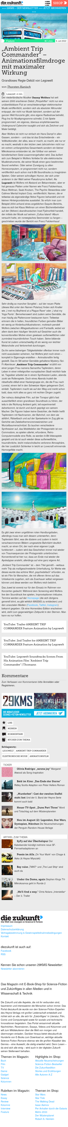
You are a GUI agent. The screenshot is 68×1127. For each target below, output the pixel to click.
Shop (58, 3)
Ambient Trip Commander (31, 751)
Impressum (7, 925)
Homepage (33, 598)
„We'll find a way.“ (27, 892)
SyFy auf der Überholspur (32, 841)
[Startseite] (11, 3)
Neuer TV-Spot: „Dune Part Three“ (38, 807)
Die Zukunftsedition (45, 1067)
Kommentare (15, 734)
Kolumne (5, 1105)
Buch (3, 1060)
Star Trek (40, 1098)
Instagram (52, 605)
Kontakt (5, 936)
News (4, 1094)
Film (3, 1064)
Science (5, 1078)
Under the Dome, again (31, 879)
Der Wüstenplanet (44, 1115)
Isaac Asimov (42, 1105)
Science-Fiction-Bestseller (48, 1064)
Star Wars (40, 1094)
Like (10, 723)
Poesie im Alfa (25, 854)
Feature (5, 1112)
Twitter (42, 605)
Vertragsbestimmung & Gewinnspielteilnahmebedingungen (31, 932)
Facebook (32, 605)
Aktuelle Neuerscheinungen (49, 1060)
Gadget (5, 1074)
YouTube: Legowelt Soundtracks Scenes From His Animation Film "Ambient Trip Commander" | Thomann (33, 661)
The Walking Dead (44, 1101)
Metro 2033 (41, 1112)
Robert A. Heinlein (44, 1119)
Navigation (48, 3)
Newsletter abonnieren (12, 968)
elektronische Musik (14, 756)
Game (4, 1071)
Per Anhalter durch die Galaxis (51, 1108)
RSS (3, 954)
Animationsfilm (39, 756)
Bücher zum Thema (19, 740)
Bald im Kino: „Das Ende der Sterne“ (39, 781)
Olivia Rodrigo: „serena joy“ (34, 769)
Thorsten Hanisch (19, 87)
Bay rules (22, 867)
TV (2, 1067)
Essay (4, 1098)
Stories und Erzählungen (48, 1071)
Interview (5, 1108)
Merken (12, 729)
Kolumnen (6, 1081)
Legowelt (8, 751)
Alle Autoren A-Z (43, 1074)
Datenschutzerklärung (12, 929)
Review (4, 1101)
